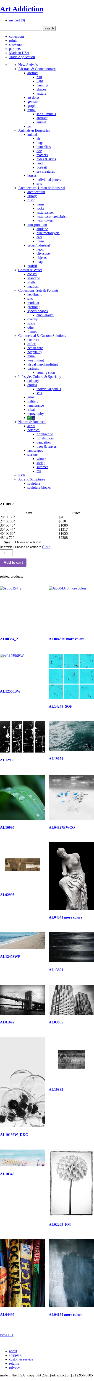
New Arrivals (28, 65)
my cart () (17, 20)
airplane (42, 229)
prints (13, 40)
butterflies (44, 147)
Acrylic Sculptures (31, 479)
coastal (32, 274)
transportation (37, 225)
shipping (15, 1355)
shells (31, 282)
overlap (32, 319)
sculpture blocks (39, 487)
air (38, 138)
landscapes (35, 450)
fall (39, 471)
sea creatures (46, 171)
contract (33, 340)
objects (42, 258)
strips (31, 323)
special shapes (37, 311)
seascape (33, 278)
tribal (31, 409)
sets (39, 184)
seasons (32, 455)
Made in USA (19, 53)
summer (42, 467)
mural (31, 110)
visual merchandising (42, 364)
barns (40, 204)
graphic (32, 106)
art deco (33, 97)
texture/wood (46, 221)
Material (6, 547)
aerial (31, 426)
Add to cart (13, 562)
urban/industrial (38, 245)
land (40, 163)
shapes (41, 89)
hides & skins (46, 159)
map (40, 262)
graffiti (32, 266)
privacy (14, 1367)
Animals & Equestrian (34, 130)
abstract (32, 73)
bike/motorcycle (48, 233)
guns (30, 397)
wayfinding (35, 360)
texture (41, 93)
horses (32, 175)
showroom (16, 45)
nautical (33, 286)
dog (39, 151)
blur (39, 77)
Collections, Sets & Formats (38, 290)
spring (41, 463)
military (32, 401)
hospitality (34, 352)
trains (40, 241)
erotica (32, 385)
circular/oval (45, 315)
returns (14, 1363)
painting (42, 85)
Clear (46, 547)
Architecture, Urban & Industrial (41, 188)
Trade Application (22, 57)
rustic (31, 200)
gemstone (34, 102)
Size (7, 542)
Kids (21, 475)
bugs (40, 143)
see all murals (46, 114)
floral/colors (45, 438)
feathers (42, 155)
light (40, 81)
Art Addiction (21, 9)
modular (33, 303)
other (31, 327)
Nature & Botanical (32, 422)
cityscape (43, 253)
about (13, 1351)
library (32, 196)
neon (40, 249)
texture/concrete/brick (52, 216)
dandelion (44, 442)
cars (39, 237)
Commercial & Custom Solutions (42, 335)
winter (41, 459)
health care (35, 348)
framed (32, 331)
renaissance (35, 405)
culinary (33, 381)
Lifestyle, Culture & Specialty (39, 377)
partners (15, 49)
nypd (31, 418)
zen (29, 126)
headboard (34, 294)
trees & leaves (47, 446)
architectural (36, 192)
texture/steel (45, 212)
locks (40, 208)
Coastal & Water (30, 270)
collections (16, 36)
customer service (21, 1359)
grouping (33, 307)
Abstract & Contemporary (37, 69)
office (31, 344)
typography (35, 413)
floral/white (45, 434)
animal (41, 122)
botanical (33, 430)
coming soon (46, 372)
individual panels (49, 180)
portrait (42, 167)
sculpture (33, 483)
